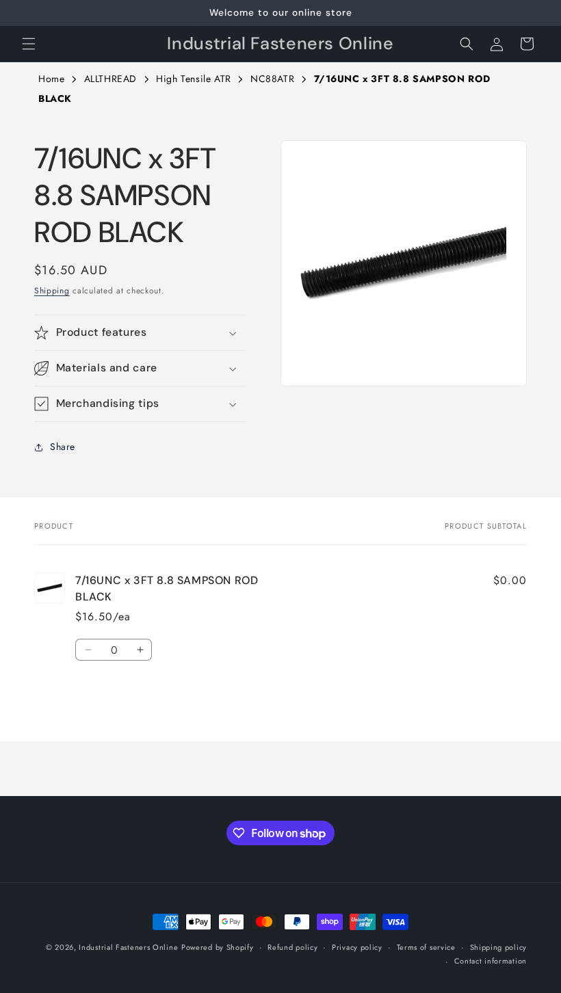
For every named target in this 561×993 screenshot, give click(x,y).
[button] (29, 44)
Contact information (490, 960)
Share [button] (62, 446)
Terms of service (426, 947)
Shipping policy (498, 947)
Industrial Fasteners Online (128, 947)
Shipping (52, 290)
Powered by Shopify (217, 947)
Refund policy (292, 947)
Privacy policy (357, 947)
